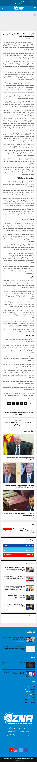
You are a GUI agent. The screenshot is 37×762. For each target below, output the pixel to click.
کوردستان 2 (32, 689)
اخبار (34, 686)
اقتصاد (33, 699)
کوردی (26, 1)
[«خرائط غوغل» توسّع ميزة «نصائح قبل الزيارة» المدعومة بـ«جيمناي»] (30, 674)
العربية (22, 1)
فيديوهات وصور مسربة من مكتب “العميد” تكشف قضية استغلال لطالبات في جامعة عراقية (14, 648)
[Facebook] (26, 750)
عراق (33, 694)
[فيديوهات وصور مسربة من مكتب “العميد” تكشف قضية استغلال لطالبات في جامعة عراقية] (30, 649)
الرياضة (33, 702)
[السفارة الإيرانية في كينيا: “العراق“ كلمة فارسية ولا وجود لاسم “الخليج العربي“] (30, 579)
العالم (33, 697)
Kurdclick (22, 760)
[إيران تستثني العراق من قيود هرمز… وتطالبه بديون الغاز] (30, 597)
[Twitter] (21, 750)
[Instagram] (16, 750)
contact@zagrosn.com (20, 743)
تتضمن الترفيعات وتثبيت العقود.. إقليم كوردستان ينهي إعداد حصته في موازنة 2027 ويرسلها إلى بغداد (15, 569)
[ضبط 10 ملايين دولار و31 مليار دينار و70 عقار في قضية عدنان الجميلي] (30, 639)
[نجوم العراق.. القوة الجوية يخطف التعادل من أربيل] (30, 607)
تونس (28, 96)
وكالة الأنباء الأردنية (25, 102)
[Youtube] (11, 750)
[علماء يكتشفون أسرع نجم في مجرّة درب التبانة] (30, 665)
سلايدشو (32, 692)
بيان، (21, 87)
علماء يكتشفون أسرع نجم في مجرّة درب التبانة (13, 662)
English (32, 1)
